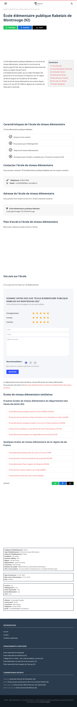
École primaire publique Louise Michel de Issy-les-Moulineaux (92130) (35, 429)
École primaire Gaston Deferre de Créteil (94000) (27, 470)
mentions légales (45, 702)
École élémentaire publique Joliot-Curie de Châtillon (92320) (31, 411)
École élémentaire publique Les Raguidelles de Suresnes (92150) (33, 434)
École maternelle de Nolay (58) (13, 653)
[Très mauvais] (33, 313)
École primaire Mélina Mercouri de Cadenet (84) (29, 685)
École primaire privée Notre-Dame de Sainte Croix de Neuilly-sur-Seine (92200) (38, 417)
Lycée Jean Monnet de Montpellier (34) (22, 679)
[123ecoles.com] (38, 3)
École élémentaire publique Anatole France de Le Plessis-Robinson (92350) (37, 423)
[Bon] (41, 313)
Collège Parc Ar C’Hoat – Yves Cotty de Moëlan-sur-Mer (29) (23, 658)
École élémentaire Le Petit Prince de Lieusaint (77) (20, 661)
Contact (6, 635)
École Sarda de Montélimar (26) (26, 688)
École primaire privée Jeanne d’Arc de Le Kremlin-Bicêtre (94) (28, 682)
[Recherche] (71, 3)
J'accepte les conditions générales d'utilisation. (24, 366)
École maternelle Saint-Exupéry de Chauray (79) (19, 664)
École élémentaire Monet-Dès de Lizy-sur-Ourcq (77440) (30, 452)
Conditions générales (10, 638)
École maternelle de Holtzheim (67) (15, 655)
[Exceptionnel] (48, 313)
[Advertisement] (38, 46)
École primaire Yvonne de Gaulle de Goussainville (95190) (30, 458)
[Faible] (37, 313)
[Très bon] (44, 313)
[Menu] (5, 3)
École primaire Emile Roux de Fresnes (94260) (26, 475)
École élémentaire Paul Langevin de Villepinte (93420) (29, 464)
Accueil (5, 9)
